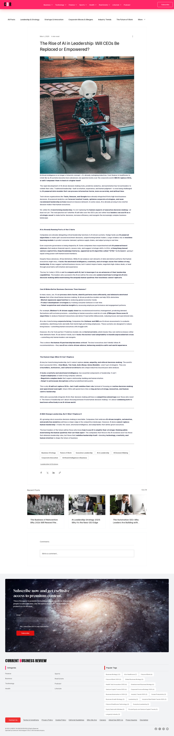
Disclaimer (144, 720)
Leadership (134, 699)
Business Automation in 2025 (117, 694)
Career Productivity (159, 694)
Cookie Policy (60, 720)
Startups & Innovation (54, 19)
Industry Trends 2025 (140, 694)
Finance (8, 673)
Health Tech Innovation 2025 (117, 684)
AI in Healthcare (131, 674)
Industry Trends (104, 19)
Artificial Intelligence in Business (74, 458)
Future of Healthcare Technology (118, 704)
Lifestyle (58, 688)
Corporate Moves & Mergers (81, 19)
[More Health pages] (95, 4)
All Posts (11, 19)
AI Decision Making (120, 453)
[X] (159, 729)
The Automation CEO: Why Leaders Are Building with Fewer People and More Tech (127, 521)
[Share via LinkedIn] (53, 472)
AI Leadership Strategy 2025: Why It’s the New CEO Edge (86, 521)
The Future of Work (124, 19)
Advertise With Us (116, 720)
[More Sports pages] (86, 4)
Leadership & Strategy (29, 19)
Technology (9, 683)
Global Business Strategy (135, 679)
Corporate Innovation (50, 458)
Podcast (58, 683)
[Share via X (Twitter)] (47, 472)
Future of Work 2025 (114, 679)
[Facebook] (156, 729)
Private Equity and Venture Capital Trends (143, 709)
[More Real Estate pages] (109, 4)
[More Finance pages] (76, 4)
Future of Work (66, 453)
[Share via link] (60, 472)
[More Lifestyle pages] (120, 4)
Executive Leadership (84, 453)
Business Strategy (49, 453)
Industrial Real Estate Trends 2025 (155, 699)
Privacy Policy (47, 720)
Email (19, 615)
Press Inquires (131, 720)
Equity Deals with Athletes (116, 709)
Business (8, 678)
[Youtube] (167, 729)
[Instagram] (163, 729)
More (140, 19)
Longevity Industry (114, 714)
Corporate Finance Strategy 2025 (143, 689)
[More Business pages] (52, 4)
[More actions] (132, 36)
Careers (103, 720)
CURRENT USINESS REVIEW (25, 660)
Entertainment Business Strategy (143, 684)
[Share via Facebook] (41, 472)
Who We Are (92, 720)
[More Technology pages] (65, 4)
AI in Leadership (103, 453)
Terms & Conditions (31, 720)
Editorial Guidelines (76, 720)
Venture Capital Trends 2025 (117, 689)
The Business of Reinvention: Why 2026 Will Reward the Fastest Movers (44, 521)
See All (144, 490)
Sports (57, 673)
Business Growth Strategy (116, 699)
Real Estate (59, 678)
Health (7, 688)
